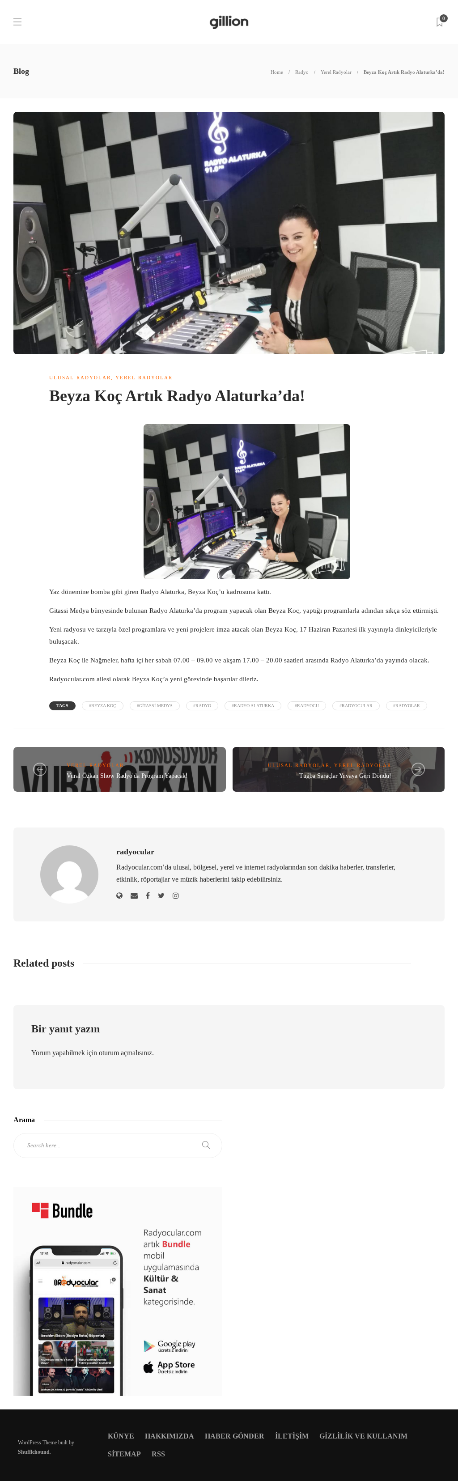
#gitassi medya (155, 705)
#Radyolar (406, 705)
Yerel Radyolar (336, 72)
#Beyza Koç (102, 705)
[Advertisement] (340, 1205)
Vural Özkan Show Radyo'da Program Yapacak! (127, 775)
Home (277, 72)
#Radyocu (307, 705)
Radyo (302, 72)
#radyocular (356, 705)
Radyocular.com (72, 679)
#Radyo (202, 705)
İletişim (292, 1436)
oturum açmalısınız (125, 1053)
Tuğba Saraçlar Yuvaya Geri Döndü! (345, 775)
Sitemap (124, 1454)
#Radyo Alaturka (253, 705)
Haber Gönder (234, 1436)
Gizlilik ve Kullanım (363, 1436)
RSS (158, 1454)
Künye (121, 1436)
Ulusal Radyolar (80, 377)
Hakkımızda (169, 1436)
